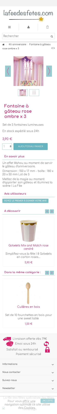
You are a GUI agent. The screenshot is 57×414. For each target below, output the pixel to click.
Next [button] (52, 211)
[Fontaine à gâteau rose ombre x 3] (23, 92)
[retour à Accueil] (3, 45)
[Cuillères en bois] (28, 292)
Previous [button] (47, 211)
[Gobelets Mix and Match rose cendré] (28, 230)
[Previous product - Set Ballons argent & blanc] (52, 48)
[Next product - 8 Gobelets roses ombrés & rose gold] (54, 48)
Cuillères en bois (28, 306)
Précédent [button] (8, 71)
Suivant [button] (49, 71)
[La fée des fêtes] (28, 15)
